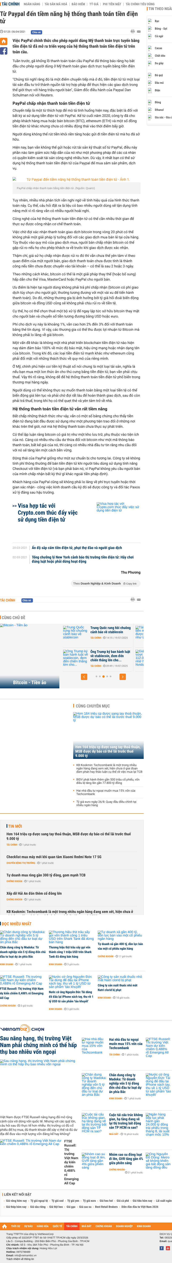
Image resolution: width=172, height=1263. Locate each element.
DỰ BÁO (28, 1226)
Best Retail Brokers (106, 1206)
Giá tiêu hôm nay (142, 1200)
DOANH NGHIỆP (124, 1226)
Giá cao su (85, 1206)
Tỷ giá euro (89, 1200)
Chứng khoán (14, 881)
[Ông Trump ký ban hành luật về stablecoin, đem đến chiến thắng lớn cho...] (75, 658)
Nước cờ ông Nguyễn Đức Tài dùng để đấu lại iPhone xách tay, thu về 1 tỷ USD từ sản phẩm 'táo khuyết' (71, 996)
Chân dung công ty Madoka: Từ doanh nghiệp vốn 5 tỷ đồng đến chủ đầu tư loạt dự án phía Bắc (23, 951)
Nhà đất (114, 1134)
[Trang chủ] (3, 41)
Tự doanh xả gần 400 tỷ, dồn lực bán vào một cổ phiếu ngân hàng (120, 946)
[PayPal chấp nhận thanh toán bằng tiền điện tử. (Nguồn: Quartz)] (77, 179)
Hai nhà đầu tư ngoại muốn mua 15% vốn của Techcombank (105, 792)
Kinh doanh (6, 964)
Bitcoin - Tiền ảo (29, 682)
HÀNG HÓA (43, 1226)
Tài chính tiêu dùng (140, 4)
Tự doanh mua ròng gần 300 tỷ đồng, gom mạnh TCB (46, 875)
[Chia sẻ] (3, 51)
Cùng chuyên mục (93, 706)
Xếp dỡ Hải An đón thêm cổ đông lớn (34, 893)
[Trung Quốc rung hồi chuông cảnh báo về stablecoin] (75, 634)
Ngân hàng (32, 4)
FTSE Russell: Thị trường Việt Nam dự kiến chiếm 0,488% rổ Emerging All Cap (21, 993)
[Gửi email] (139, 31)
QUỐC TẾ (57, 1226)
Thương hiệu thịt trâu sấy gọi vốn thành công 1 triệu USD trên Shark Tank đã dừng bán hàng (70, 951)
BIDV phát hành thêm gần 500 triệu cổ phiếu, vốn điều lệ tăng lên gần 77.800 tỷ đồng (107, 781)
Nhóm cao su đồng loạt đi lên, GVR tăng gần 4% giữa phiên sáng (126, 1159)
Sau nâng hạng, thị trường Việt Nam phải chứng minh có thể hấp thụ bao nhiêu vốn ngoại (38, 1045)
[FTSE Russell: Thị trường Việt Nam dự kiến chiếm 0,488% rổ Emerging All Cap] (23, 980)
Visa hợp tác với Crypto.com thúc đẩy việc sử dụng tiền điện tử (48, 512)
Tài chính (11, 4)
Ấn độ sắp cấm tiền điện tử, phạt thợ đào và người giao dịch (77, 548)
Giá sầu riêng (38, 1206)
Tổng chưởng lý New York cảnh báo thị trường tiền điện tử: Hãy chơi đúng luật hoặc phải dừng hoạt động (83, 559)
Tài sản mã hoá (56, 4)
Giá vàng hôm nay (16, 1200)
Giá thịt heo (56, 1206)
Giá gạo (70, 1206)
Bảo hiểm (78, 4)
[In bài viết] (134, 31)
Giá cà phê (123, 1200)
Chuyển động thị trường (21, 863)
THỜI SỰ (15, 1226)
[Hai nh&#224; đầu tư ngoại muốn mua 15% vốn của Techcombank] (94, 1046)
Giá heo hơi (106, 1200)
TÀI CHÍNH (71, 1226)
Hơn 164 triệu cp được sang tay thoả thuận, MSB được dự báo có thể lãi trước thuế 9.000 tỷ (108, 751)
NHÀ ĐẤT (86, 1226)
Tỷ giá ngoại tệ (39, 1200)
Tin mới (15, 826)
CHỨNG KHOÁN (104, 1226)
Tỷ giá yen (73, 1200)
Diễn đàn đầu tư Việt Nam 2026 (139, 1206)
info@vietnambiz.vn (25, 1255)
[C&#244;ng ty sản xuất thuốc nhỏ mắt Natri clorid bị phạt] (121, 978)
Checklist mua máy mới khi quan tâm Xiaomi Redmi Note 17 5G (54, 857)
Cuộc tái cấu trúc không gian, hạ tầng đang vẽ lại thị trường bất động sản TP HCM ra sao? (126, 1121)
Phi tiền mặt (112, 4)
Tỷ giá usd (58, 1200)
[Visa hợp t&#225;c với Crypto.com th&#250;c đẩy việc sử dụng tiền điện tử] (114, 520)
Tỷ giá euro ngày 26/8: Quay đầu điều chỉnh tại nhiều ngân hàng (106, 803)
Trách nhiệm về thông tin (20, 1259)
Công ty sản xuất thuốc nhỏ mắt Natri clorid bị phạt (117, 987)
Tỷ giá (93, 4)
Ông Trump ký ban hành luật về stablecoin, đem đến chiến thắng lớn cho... (110, 656)
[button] (84, 676)
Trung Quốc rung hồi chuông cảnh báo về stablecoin (110, 630)
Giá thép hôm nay (16, 1206)
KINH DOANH (144, 1226)
